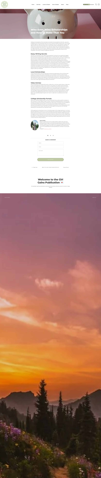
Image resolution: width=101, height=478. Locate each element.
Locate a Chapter (46, 4)
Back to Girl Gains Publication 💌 (50, 167)
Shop (67, 4)
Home (33, 4)
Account (92, 4)
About (62, 4)
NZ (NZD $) (85, 4)
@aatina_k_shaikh (47, 128)
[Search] (96, 4)
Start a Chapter (55, 4)
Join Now (38, 4)
